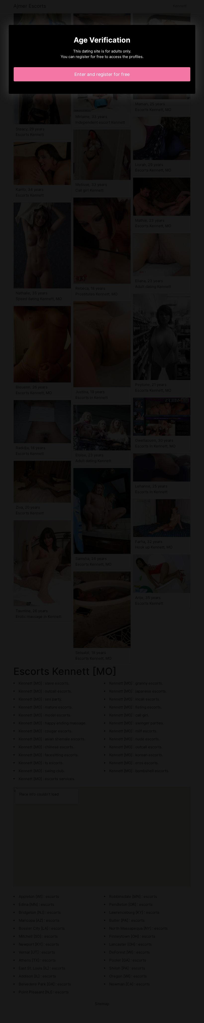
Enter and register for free (102, 74)
